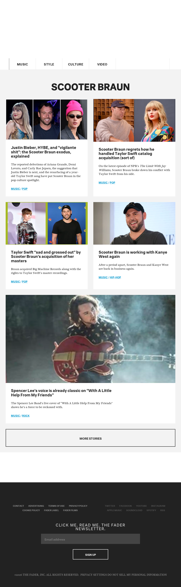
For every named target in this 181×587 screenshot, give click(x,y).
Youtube (141, 505)
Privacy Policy (78, 505)
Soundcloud (134, 510)
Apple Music (114, 510)
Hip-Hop (115, 277)
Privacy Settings (93, 574)
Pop (25, 188)
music (15, 188)
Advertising (36, 505)
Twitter (110, 505)
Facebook (125, 505)
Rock (26, 415)
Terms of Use (56, 505)
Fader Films (70, 510)
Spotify (151, 510)
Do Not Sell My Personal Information (137, 574)
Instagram (158, 505)
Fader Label (51, 510)
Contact (18, 505)
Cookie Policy (31, 510)
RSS (162, 510)
